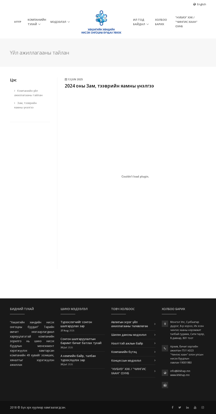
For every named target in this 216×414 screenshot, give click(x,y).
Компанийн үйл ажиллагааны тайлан (28, 93)
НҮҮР (17, 22)
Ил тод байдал (139, 22)
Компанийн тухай (37, 22)
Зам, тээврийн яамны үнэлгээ (25, 105)
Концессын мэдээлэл (126, 360)
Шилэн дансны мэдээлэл (128, 335)
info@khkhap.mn (180, 371)
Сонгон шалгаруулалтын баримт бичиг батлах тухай (81, 341)
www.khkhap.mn (180, 375)
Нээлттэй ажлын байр (127, 343)
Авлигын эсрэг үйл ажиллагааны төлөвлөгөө (129, 324)
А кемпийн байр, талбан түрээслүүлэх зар (78, 358)
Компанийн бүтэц (124, 352)
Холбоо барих (161, 22)
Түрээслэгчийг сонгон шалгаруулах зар (76, 324)
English (201, 4)
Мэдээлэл (58, 22)
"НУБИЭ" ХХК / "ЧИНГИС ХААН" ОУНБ (186, 21)
